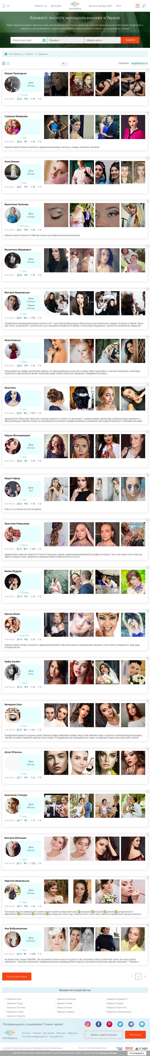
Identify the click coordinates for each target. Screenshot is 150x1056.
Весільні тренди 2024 (100, 5)
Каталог (30, 54)
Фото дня (56, 5)
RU (8, 6)
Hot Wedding (15, 54)
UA (3, 6)
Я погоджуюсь (137, 1053)
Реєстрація (135, 1034)
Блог (119, 5)
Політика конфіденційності (34, 1036)
